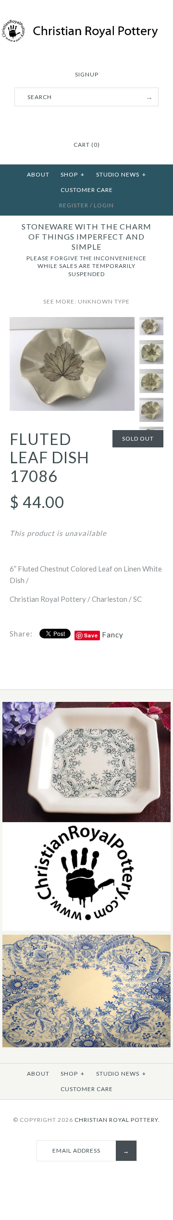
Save (91, 635)
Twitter (80, 121)
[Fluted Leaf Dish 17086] (72, 322)
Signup (87, 74)
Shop (73, 174)
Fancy (113, 634)
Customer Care (87, 189)
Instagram (92, 121)
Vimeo (104, 121)
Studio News (121, 174)
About (38, 174)
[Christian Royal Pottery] (86, 25)
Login (104, 205)
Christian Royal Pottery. (117, 1119)
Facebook (68, 121)
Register (73, 205)
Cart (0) (87, 144)
